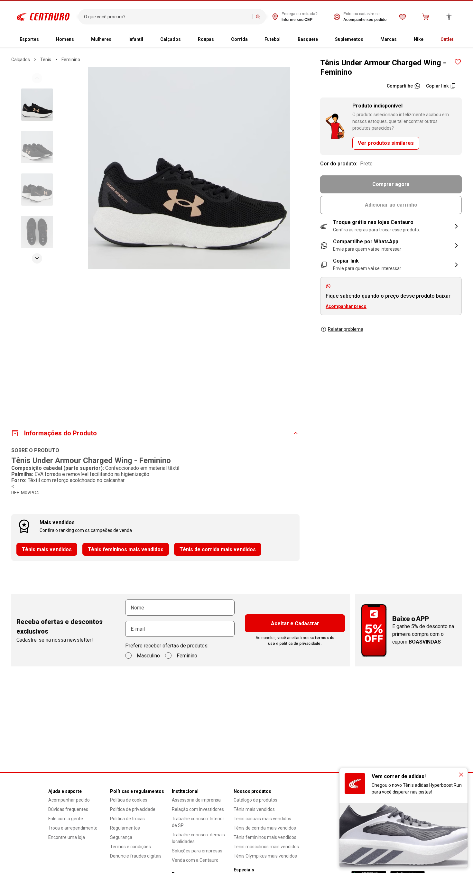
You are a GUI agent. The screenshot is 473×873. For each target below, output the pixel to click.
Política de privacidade (132, 809)
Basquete (308, 39)
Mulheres (101, 39)
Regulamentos (125, 828)
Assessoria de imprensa (196, 800)
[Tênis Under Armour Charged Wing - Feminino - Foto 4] (37, 232)
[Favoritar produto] (458, 62)
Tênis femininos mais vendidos (125, 549)
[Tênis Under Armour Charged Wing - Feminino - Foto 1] (37, 104)
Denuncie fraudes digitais (136, 856)
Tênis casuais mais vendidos (262, 818)
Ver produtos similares (386, 143)
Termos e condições (130, 846)
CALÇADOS (20, 59)
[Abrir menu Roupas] (219, 39)
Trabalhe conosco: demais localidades (198, 838)
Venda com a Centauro (195, 860)
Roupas (206, 39)
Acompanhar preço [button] (346, 306)
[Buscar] (258, 16)
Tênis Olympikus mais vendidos (265, 856)
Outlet (447, 39)
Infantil (135, 39)
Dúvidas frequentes (68, 809)
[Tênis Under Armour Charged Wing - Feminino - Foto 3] (37, 189)
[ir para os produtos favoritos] (402, 16)
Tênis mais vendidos (47, 549)
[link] (391, 245)
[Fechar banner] (461, 775)
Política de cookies (128, 800)
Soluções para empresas (197, 850)
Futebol (272, 39)
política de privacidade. (300, 643)
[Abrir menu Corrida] (253, 39)
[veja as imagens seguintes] (37, 258)
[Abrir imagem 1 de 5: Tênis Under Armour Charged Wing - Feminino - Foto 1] (189, 168)
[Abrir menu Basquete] (323, 39)
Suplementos (349, 39)
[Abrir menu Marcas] (402, 39)
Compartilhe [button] (400, 85)
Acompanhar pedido (69, 800)
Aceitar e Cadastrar (295, 623)
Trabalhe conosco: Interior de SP (198, 822)
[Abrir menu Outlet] (458, 39)
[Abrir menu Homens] (79, 39)
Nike (418, 39)
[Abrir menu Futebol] (286, 39)
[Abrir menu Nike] (428, 39)
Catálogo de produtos (255, 800)
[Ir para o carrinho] (425, 16)
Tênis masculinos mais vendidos (266, 846)
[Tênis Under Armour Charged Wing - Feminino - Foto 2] (37, 147)
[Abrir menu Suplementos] (368, 39)
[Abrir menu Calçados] (186, 39)
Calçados (170, 39)
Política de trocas (127, 818)
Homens (65, 39)
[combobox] (167, 17)
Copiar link (437, 85)
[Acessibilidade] (449, 16)
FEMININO (70, 59)
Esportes (29, 39)
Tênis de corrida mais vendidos (218, 549)
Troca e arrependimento (72, 828)
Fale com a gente (65, 818)
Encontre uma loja (66, 837)
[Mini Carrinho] (425, 16)
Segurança (121, 837)
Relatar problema (345, 329)
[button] (391, 226)
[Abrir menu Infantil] (148, 39)
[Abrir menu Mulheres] (116, 39)
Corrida (239, 39)
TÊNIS (45, 59)
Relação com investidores (198, 809)
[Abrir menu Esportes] (44, 39)
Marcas (388, 39)
